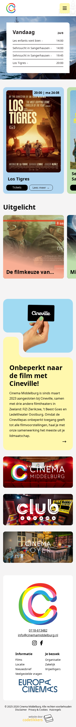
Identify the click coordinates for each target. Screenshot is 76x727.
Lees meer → (41, 187)
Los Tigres (20, 63)
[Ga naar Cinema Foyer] (38, 547)
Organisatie (53, 660)
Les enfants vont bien (28, 40)
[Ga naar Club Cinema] (38, 509)
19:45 (59, 55)
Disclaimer (21, 709)
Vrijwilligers (53, 669)
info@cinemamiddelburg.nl (38, 635)
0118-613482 (38, 630)
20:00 (59, 63)
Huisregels (55, 709)
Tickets (16, 187)
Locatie (20, 664)
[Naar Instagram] (34, 643)
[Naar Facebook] (41, 643)
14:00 (59, 40)
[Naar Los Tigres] (33, 131)
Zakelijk (50, 664)
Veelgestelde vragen (28, 674)
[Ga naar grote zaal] (38, 472)
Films (18, 660)
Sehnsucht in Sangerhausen (32, 48)
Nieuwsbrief (23, 669)
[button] (65, 8)
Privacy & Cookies (38, 709)
